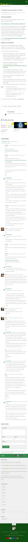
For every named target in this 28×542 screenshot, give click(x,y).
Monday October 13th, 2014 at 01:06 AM (14, 290)
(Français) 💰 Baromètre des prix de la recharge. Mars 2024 (14, 465)
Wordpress (7, 6)
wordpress (19, 106)
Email (15, 436)
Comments (6, 141)
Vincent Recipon (5, 12)
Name (3, 436)
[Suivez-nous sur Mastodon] (22, 456)
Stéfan (6, 308)
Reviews (4, 486)
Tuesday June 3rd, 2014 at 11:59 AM (19, 361)
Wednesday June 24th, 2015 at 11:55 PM (14, 236)
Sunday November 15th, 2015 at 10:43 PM (14, 179)
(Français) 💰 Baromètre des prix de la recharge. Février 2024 (14, 468)
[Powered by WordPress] (9, 535)
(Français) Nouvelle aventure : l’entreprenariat (11, 462)
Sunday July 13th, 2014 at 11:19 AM (15, 308)
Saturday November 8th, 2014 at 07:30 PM (17, 253)
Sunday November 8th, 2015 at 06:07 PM (17, 155)
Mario (6, 374)
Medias (3, 501)
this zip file (21, 99)
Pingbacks (15, 141)
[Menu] (26, 1)
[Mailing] (18, 456)
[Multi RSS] (24, 456)
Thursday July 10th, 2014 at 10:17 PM (15, 317)
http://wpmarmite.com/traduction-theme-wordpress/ (12, 23)
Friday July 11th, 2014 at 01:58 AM (19, 332)
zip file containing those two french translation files (15, 38)
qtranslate (9, 106)
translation (14, 106)
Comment (4, 428)
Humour (4, 504)
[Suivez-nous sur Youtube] (16, 456)
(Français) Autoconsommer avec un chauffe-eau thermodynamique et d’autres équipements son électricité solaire (13, 477)
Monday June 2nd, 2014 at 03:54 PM (14, 350)
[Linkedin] (20, 456)
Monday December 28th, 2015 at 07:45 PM (17, 145)
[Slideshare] (26, 455)
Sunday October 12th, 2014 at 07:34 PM (15, 274)
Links (3, 498)
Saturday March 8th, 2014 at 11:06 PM (20, 401)
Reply (6, 152)
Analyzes (4, 492)
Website (4, 441)
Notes (2, 6)
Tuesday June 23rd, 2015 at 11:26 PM (16, 228)
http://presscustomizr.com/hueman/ (11, 150)
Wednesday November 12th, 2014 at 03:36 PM (18, 244)
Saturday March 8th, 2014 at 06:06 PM (15, 374)
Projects (3, 489)
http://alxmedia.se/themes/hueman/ (11, 260)
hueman (5, 106)
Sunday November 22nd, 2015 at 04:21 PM (18, 205)
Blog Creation (16, 130)
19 (26, 6)
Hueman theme (20, 535)
